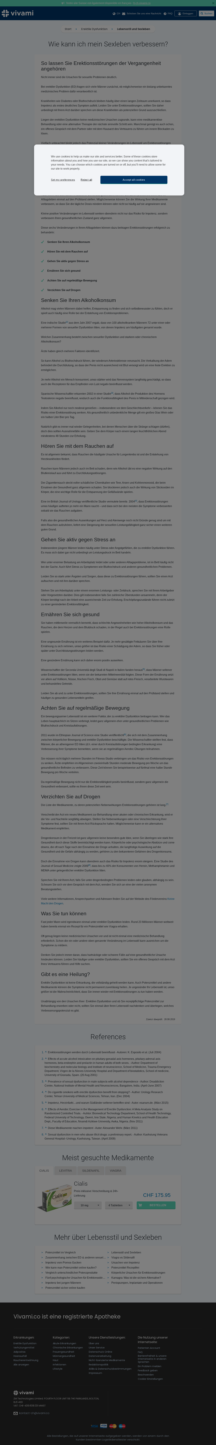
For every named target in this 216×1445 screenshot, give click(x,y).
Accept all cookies (134, 179)
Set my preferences (63, 179)
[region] (109, 169)
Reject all (86, 179)
